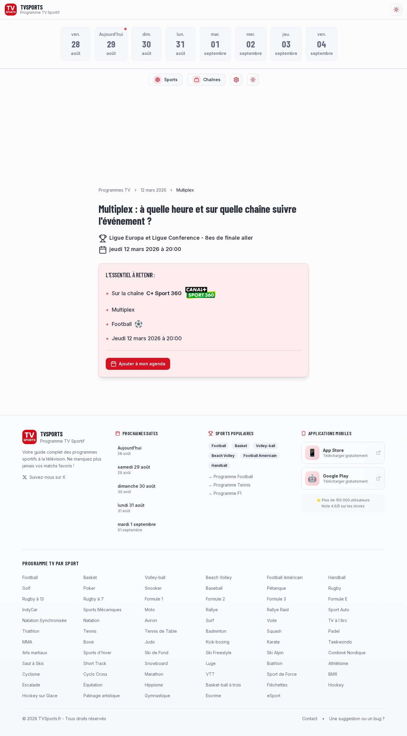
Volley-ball (155, 577)
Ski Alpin (275, 652)
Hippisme (154, 684)
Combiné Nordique (347, 652)
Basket (90, 577)
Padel (334, 631)
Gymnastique (157, 695)
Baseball (214, 588)
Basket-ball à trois (223, 684)
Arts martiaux (34, 652)
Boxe (88, 641)
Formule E (337, 598)
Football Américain (285, 577)
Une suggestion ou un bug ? (357, 718)
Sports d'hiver (97, 652)
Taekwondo (340, 641)
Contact (309, 718)
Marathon (154, 674)
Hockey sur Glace (40, 695)
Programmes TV (115, 190)
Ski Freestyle (219, 652)
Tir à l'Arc (337, 620)
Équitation (92, 684)
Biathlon (274, 663)
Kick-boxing (217, 641)
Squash (274, 631)
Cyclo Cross (95, 674)
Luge (211, 663)
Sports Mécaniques (102, 609)
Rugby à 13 (33, 598)
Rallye (212, 609)
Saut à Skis (33, 663)
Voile (272, 620)
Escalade (31, 684)
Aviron (151, 620)
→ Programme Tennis (229, 484)
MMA (27, 641)
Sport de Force (282, 674)
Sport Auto (338, 609)
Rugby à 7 (93, 598)
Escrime (213, 695)
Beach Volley (219, 577)
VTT (210, 674)
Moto (150, 609)
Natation (91, 620)
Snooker (153, 588)
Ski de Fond (156, 652)
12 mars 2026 (153, 190)
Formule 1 (154, 598)
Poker (89, 588)
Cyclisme (31, 674)
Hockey (336, 684)
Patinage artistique (101, 695)
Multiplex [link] (185, 190)
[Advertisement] (203, 135)
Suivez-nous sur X (47, 477)
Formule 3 (276, 598)
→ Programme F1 (224, 493)
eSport (273, 695)
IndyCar (30, 609)
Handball (337, 577)
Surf (210, 620)
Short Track (94, 663)
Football (30, 577)
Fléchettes (277, 684)
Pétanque (276, 588)
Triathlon (30, 631)
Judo (150, 641)
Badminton (216, 631)
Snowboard (156, 663)
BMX (333, 674)
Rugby (334, 588)
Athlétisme (338, 663)
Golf (26, 588)
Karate (273, 641)
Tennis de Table (161, 631)
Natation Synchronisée (44, 620)
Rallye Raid (278, 609)
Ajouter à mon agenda (142, 363)
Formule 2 (215, 598)
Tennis (90, 631)
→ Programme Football (230, 476)
